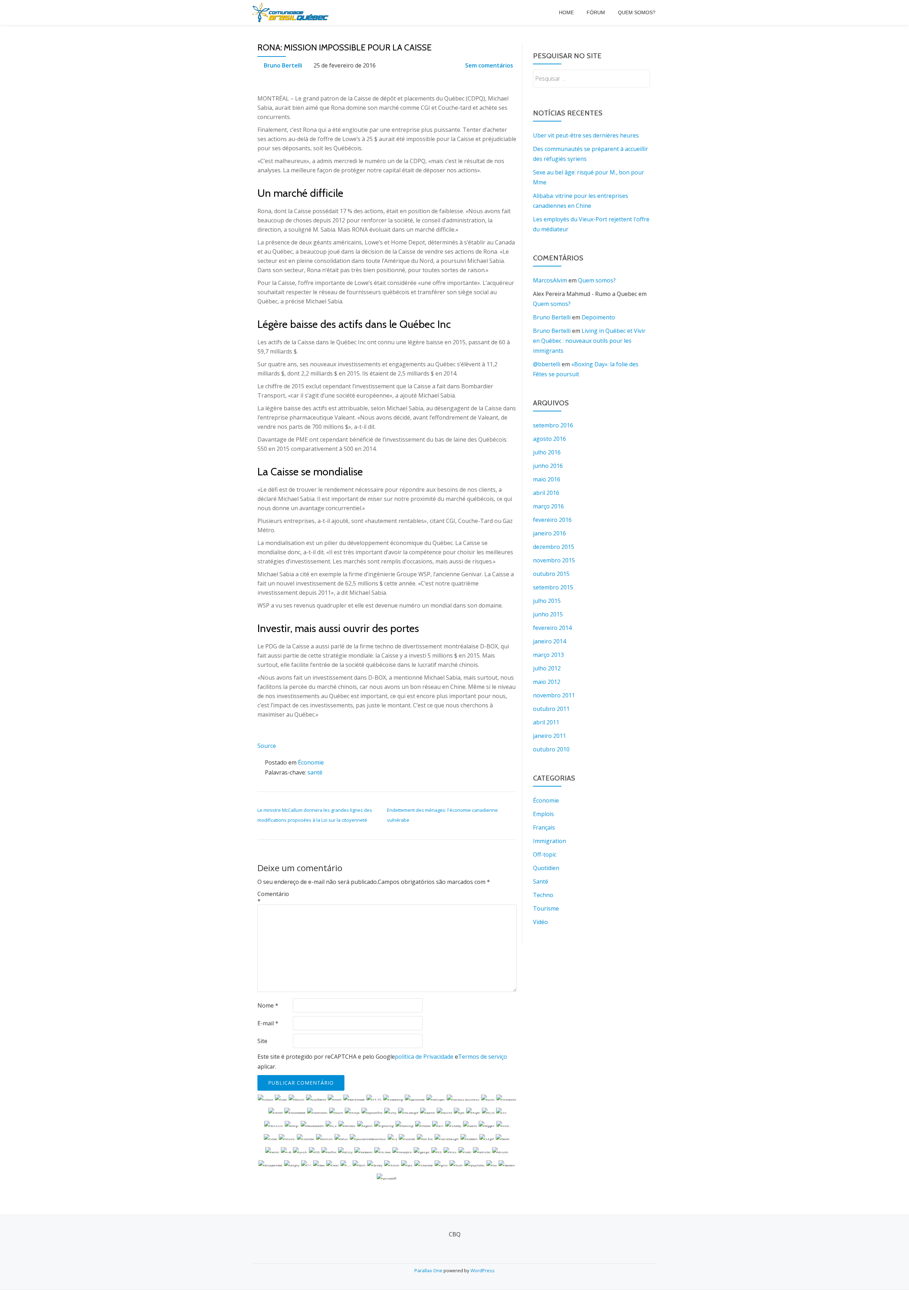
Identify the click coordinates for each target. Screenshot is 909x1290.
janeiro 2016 (549, 533)
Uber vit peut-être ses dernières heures (586, 135)
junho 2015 (548, 614)
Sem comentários (489, 65)
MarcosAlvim (550, 280)
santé (314, 772)
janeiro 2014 (549, 641)
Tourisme (546, 908)
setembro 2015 (553, 587)
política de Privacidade (424, 1056)
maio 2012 (546, 682)
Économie (311, 762)
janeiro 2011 (549, 736)
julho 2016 (547, 452)
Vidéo (540, 922)
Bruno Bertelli (283, 65)
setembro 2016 (553, 425)
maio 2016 (546, 479)
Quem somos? (636, 12)
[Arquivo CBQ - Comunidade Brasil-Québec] (291, 12)
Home (566, 12)
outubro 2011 (551, 709)
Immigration (549, 841)
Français (544, 827)
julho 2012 (547, 668)
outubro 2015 (551, 574)
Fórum (596, 12)
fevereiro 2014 (552, 628)
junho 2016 (548, 466)
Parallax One (428, 1270)
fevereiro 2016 (552, 520)
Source (266, 746)
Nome (267, 1005)
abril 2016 (546, 493)
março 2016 (548, 506)
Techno (543, 895)
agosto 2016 (549, 439)
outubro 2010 (551, 749)
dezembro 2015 (553, 547)
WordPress (482, 1270)
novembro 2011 (554, 695)
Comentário (273, 897)
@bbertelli (546, 364)
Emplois (543, 814)
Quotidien (546, 868)
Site (262, 1041)
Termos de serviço (482, 1056)
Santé (540, 881)
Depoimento (598, 317)
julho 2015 (547, 601)
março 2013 (548, 655)
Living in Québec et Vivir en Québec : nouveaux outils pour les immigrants (589, 341)
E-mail (267, 1023)
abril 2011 (546, 722)
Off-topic (544, 854)
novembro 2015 (554, 560)
